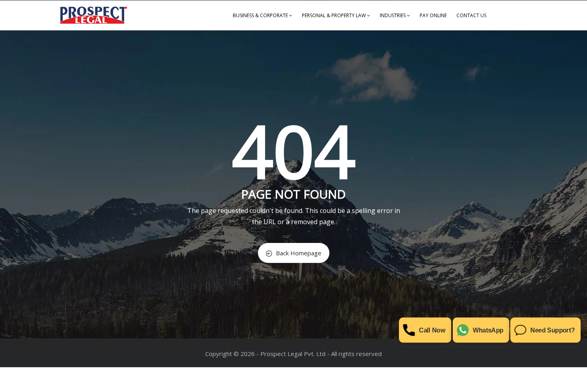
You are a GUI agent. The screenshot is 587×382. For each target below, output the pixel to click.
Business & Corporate (260, 15)
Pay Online (433, 15)
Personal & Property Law (334, 15)
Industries (393, 15)
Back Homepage (298, 253)
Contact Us (471, 15)
